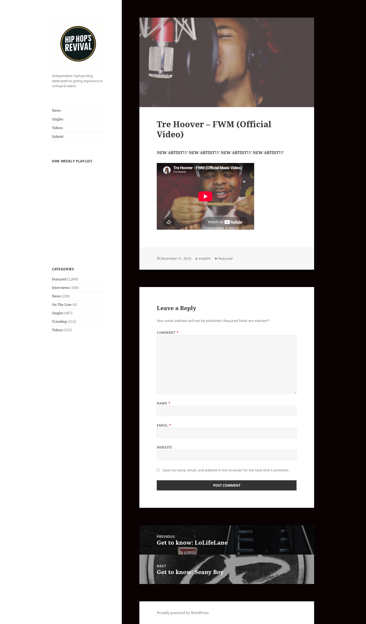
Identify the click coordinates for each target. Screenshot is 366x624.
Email (164, 425)
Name (164, 403)
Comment (168, 332)
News (56, 110)
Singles (57, 119)
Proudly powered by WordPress (183, 612)
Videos (57, 128)
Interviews (60, 287)
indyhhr (204, 258)
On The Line (62, 304)
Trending (59, 321)
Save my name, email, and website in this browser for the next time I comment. (226, 470)
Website (164, 447)
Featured (59, 279)
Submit (58, 136)
